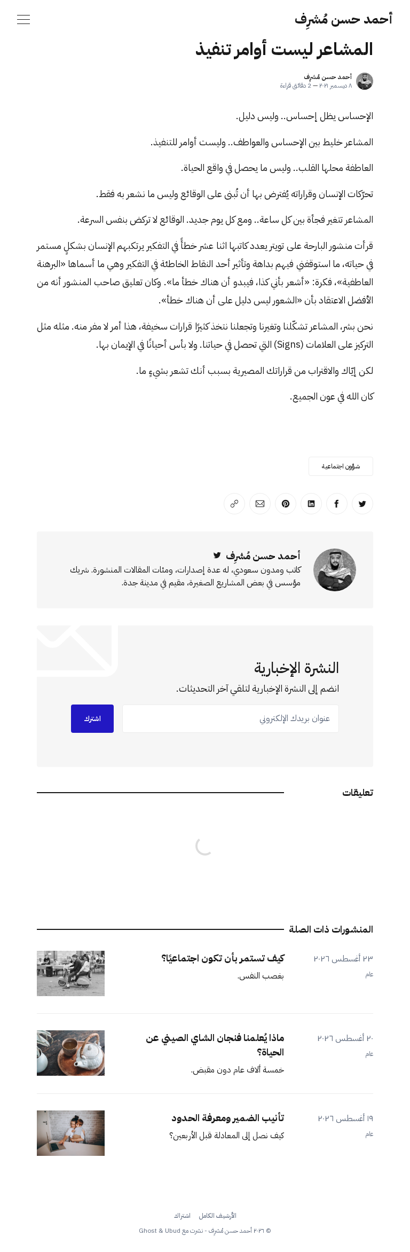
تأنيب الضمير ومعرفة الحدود (227, 1117)
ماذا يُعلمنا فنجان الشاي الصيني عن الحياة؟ (215, 1044)
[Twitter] (217, 556)
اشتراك (182, 1215)
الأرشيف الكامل (217, 1215)
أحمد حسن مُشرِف (344, 19)
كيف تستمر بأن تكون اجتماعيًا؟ (222, 958)
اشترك (92, 718)
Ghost (148, 1230)
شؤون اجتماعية (341, 466)
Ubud (172, 1230)
